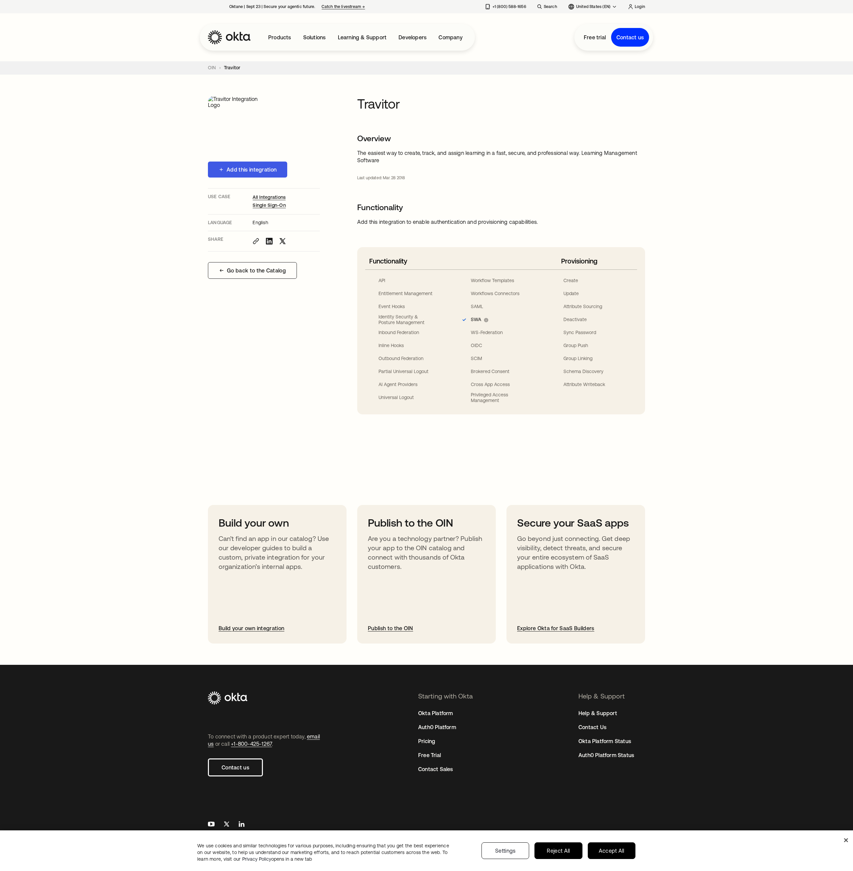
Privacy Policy (277, 859)
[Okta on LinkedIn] (241, 825)
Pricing (426, 741)
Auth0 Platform (437, 727)
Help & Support (597, 713)
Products (279, 37)
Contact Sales (435, 769)
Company (450, 37)
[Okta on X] (226, 825)
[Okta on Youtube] (211, 825)
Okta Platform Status (604, 741)
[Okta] (229, 37)
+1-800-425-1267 (251, 744)
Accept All (611, 851)
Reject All (558, 851)
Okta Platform (435, 713)
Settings (505, 851)
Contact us (630, 37)
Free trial (595, 37)
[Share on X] (282, 241)
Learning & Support (362, 37)
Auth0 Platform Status (606, 755)
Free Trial (429, 755)
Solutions (314, 37)
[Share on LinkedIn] (269, 241)
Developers (412, 37)
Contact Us (592, 727)
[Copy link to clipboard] (256, 241)
